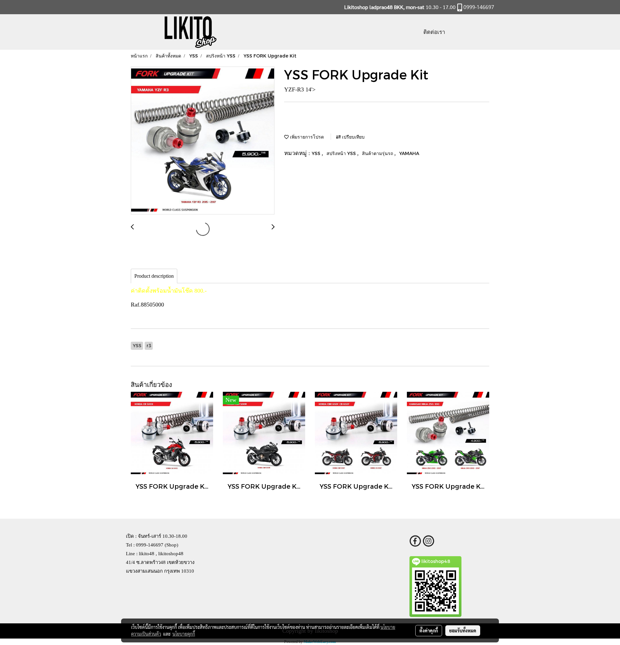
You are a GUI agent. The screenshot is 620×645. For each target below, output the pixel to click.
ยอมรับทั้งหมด (462, 630)
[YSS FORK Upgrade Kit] (202, 141)
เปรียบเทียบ (353, 137)
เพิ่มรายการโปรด (306, 137)
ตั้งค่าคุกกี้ (428, 630)
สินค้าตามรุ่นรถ (378, 153)
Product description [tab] (154, 276)
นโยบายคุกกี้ (183, 634)
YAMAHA (409, 153)
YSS (317, 153)
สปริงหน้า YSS (341, 153)
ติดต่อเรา (434, 31)
